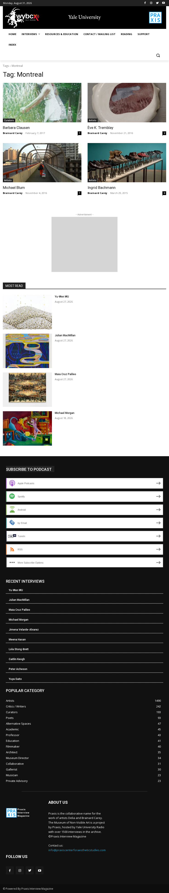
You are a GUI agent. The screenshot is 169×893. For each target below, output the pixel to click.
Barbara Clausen (16, 127)
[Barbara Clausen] (42, 102)
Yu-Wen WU (62, 296)
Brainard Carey (12, 133)
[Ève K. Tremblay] (127, 102)
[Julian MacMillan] (27, 351)
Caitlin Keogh (17, 659)
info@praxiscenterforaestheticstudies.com (77, 850)
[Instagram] (151, 3)
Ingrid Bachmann (102, 187)
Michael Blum (14, 187)
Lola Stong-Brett (19, 649)
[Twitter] (157, 3)
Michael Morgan (64, 413)
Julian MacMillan (65, 335)
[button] (158, 55)
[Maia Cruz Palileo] (27, 389)
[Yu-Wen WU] (27, 312)
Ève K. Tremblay (100, 127)
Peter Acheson (18, 669)
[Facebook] (145, 3)
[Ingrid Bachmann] (127, 162)
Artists (92, 120)
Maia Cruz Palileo (65, 374)
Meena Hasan (17, 639)
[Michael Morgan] (27, 428)
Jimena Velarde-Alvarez (24, 629)
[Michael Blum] (42, 162)
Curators (9, 120)
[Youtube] (163, 3)
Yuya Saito (15, 679)
